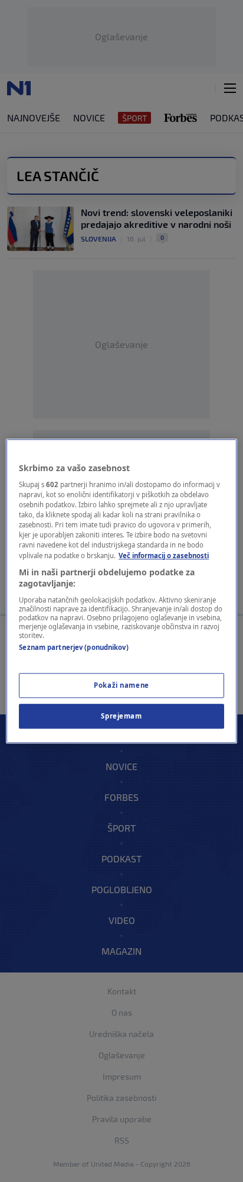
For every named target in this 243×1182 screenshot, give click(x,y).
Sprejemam (121, 715)
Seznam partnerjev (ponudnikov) (73, 647)
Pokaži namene (121, 685)
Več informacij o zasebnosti (164, 555)
